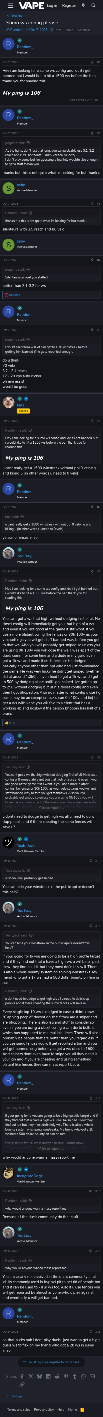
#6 (98, 421)
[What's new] (83, 5)
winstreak (84, 30)
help (59, 30)
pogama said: (15, 143)
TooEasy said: (15, 767)
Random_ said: (16, 213)
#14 (97, 1251)
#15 (97, 1332)
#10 (97, 861)
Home (72, 1409)
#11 (97, 926)
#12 (97, 1098)
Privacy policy (44, 1409)
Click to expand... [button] (51, 808)
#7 (98, 507)
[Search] (93, 5)
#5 (98, 330)
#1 (98, 62)
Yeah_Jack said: (16, 935)
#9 (98, 757)
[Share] (92, 62)
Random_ (17, 30)
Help (61, 1409)
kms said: (12, 517)
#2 (98, 133)
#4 (98, 260)
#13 (97, 1191)
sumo (69, 30)
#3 (98, 204)
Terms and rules (18, 1409)
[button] (10, 6)
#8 (98, 571)
